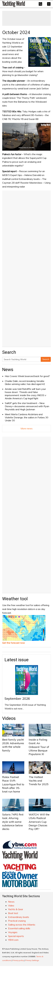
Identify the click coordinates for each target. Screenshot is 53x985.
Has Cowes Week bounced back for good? (27, 376)
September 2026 (17, 698)
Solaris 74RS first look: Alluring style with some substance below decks (12, 822)
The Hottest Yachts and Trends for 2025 (38, 780)
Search (45, 359)
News (7, 369)
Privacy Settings (32, 960)
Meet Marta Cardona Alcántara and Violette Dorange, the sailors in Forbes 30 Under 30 (26, 417)
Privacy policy (18, 960)
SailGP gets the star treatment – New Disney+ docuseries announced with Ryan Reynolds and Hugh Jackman (27, 406)
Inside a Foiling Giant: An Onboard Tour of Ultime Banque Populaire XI (39, 747)
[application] (26, 137)
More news (27, 428)
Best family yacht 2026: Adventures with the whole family (13, 745)
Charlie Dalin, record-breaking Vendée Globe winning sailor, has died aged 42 (25, 383)
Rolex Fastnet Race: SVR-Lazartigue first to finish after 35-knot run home (13, 784)
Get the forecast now (13, 642)
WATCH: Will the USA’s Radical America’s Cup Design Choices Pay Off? (39, 822)
